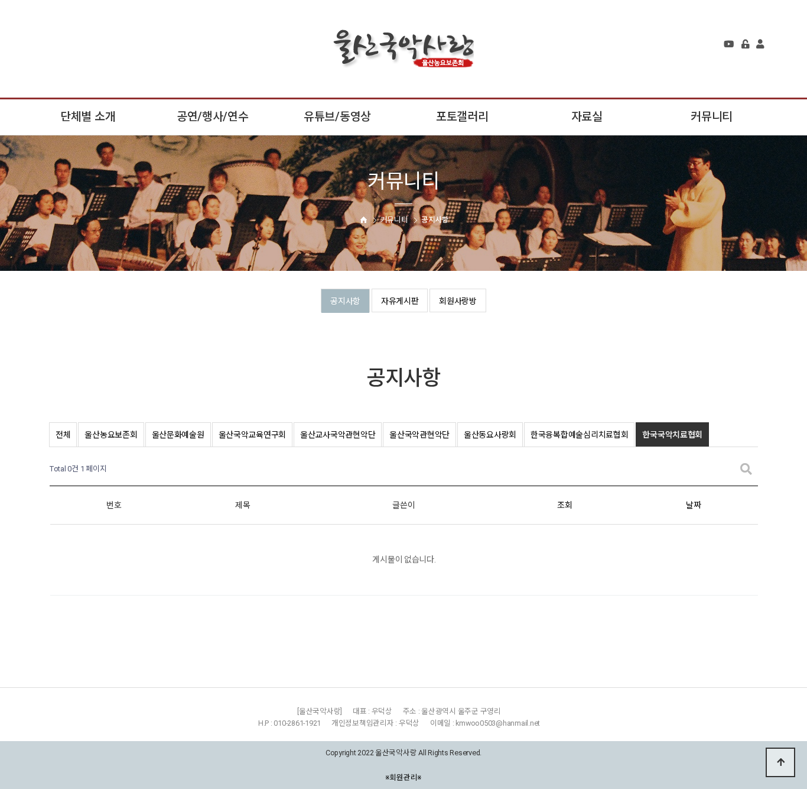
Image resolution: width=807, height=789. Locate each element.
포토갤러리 (462, 117)
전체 (63, 434)
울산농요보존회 (110, 434)
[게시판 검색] (746, 469)
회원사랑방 (458, 301)
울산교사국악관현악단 (337, 434)
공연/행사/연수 (213, 117)
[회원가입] (760, 44)
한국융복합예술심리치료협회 (579, 434)
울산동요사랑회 (490, 434)
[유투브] (729, 44)
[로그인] (745, 44)
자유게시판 (400, 301)
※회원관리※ (403, 776)
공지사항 (345, 301)
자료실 (587, 117)
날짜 (693, 505)
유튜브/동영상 (337, 117)
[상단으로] (780, 762)
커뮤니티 (712, 117)
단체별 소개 (87, 117)
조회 (564, 505)
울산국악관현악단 (419, 434)
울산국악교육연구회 (252, 434)
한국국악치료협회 (672, 434)
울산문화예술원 (178, 434)
